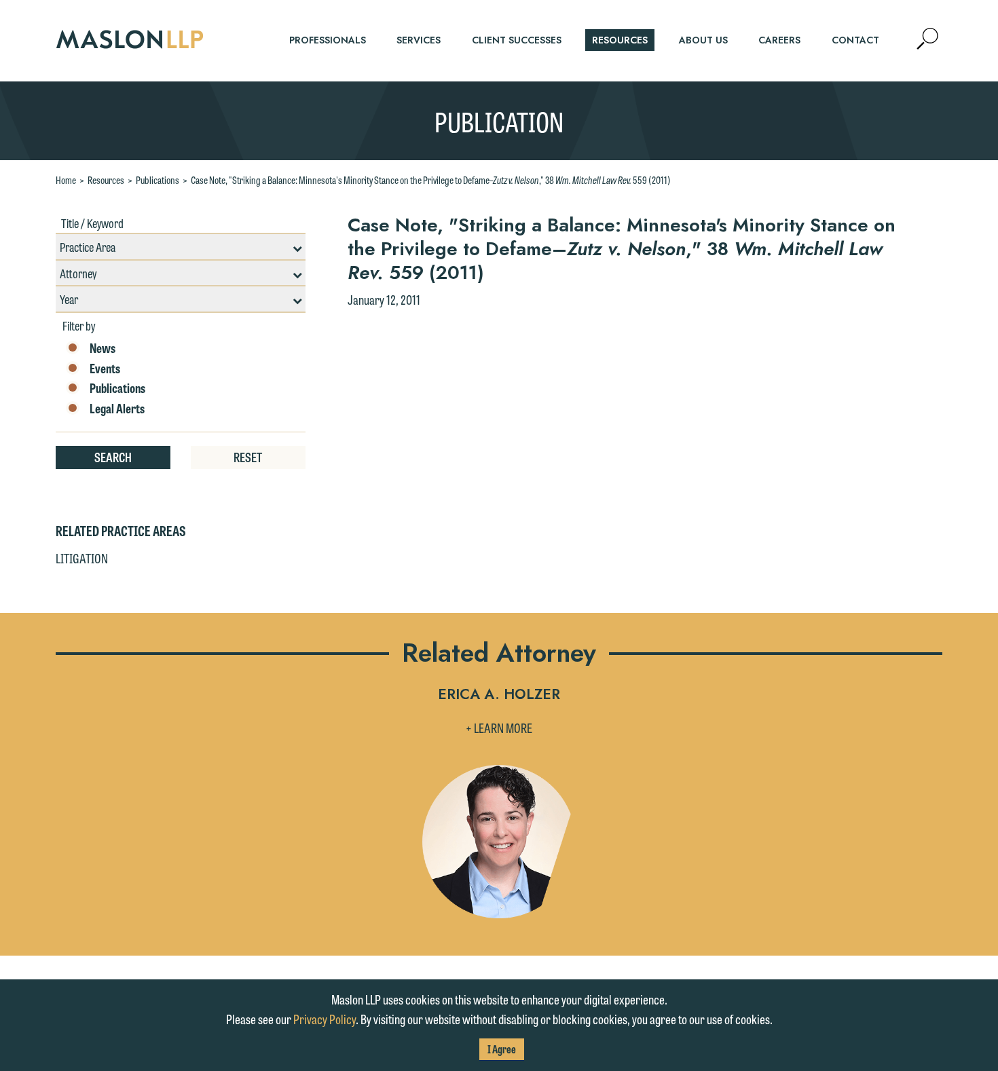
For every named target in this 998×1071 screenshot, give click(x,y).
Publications (157, 179)
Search (113, 456)
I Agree (501, 1049)
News (102, 348)
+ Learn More (499, 727)
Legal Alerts (117, 408)
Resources (106, 179)
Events (105, 368)
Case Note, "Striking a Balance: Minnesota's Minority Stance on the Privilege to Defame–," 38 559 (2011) (431, 179)
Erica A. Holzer (499, 695)
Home (66, 179)
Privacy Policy (324, 1018)
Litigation (82, 557)
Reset (248, 456)
